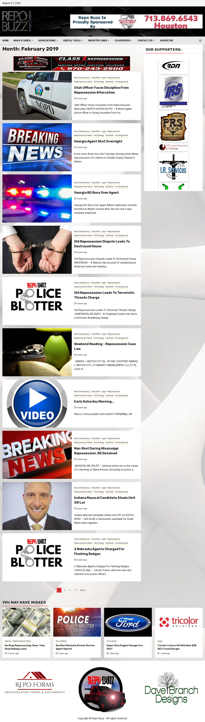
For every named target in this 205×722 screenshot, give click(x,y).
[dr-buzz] (173, 152)
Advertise (166, 40)
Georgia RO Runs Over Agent (96, 192)
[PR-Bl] (173, 181)
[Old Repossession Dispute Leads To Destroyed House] (37, 250)
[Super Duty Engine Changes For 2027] (128, 622)
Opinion (8, 641)
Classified (95, 78)
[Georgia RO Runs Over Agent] (37, 198)
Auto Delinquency (82, 78)
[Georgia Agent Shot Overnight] (37, 147)
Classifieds (122, 40)
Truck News (112, 641)
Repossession (113, 78)
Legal (103, 78)
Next (82, 590)
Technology (99, 82)
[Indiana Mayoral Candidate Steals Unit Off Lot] (37, 506)
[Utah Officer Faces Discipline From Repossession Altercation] (37, 96)
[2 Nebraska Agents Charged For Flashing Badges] (37, 557)
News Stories (22, 40)
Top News (109, 82)
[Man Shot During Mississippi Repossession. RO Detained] (37, 455)
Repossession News (83, 82)
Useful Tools (72, 40)
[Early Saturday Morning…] (37, 404)
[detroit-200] (173, 124)
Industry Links (97, 40)
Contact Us (145, 40)
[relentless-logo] (173, 99)
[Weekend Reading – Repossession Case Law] (37, 352)
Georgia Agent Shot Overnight (98, 141)
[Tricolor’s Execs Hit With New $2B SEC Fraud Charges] (179, 622)
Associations (46, 40)
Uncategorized (121, 82)
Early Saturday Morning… (94, 401)
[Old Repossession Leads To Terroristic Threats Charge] (37, 301)
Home (5, 40)
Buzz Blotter (61, 641)
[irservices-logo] (173, 74)
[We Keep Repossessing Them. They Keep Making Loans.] (26, 622)
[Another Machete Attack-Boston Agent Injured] (77, 622)
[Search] (200, 40)
